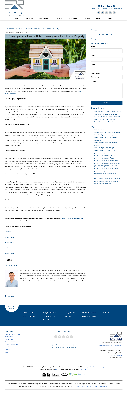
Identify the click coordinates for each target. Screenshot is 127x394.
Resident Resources (11, 344)
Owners (59, 18)
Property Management (12, 334)
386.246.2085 (106, 5)
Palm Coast (8, 232)
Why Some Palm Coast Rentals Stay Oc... (108, 111)
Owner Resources (10, 342)
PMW (57, 369)
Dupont (105, 312)
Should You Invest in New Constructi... (107, 122)
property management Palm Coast (105, 166)
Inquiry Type (95, 73)
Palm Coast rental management (104, 150)
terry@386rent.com (82, 386)
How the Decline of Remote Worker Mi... (108, 117)
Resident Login (107, 8)
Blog (98, 18)
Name (93, 47)
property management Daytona (105, 155)
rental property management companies (107, 178)
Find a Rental (44, 18)
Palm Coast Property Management (110, 345)
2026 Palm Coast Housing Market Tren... (107, 114)
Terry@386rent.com (90, 367)
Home (17, 18)
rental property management (104, 176)
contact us (13, 221)
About (109, 18)
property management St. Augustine (106, 168)
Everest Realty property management (107, 132)
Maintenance (118, 8)
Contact (86, 18)
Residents (73, 18)
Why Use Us (9, 336)
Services (29, 18)
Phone (93, 64)
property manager (100, 171)
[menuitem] (17, 18)
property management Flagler (104, 158)
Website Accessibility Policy (98, 386)
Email (92, 55)
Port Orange (29, 316)
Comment (94, 81)
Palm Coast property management (105, 135)
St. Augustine (9, 248)
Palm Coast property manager (104, 148)
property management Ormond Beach (107, 163)
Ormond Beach (10, 242)
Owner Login (95, 8)
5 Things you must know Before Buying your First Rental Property (32, 29)
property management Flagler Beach (106, 160)
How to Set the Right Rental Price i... (106, 119)
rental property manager (102, 183)
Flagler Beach (9, 237)
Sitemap (101, 367)
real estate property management (105, 173)
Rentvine (83, 369)
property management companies (105, 153)
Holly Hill (67, 316)
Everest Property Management (71, 218)
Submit (106, 103)
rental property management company (107, 181)
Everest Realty (99, 130)
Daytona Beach (10, 253)
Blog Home (10, 296)
